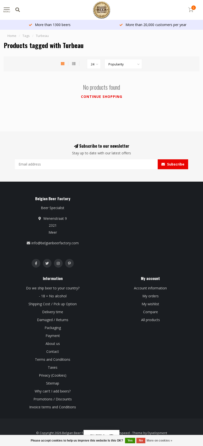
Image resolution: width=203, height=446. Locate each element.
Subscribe (175, 164)
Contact (52, 351)
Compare (150, 311)
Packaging (53, 327)
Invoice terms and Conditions (52, 407)
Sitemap (52, 383)
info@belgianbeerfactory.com (55, 243)
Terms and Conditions (52, 359)
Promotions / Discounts (52, 399)
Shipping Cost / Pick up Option (52, 304)
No (141, 440)
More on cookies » (159, 440)
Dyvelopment (157, 433)
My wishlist (150, 304)
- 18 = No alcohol (53, 296)
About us (53, 343)
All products (150, 319)
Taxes (52, 367)
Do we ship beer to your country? (52, 288)
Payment (53, 335)
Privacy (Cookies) (52, 375)
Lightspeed (121, 433)
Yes (130, 440)
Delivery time (52, 311)
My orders (150, 296)
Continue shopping (101, 96)
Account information (150, 288)
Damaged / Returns (52, 319)
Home (11, 35)
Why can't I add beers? (53, 391)
